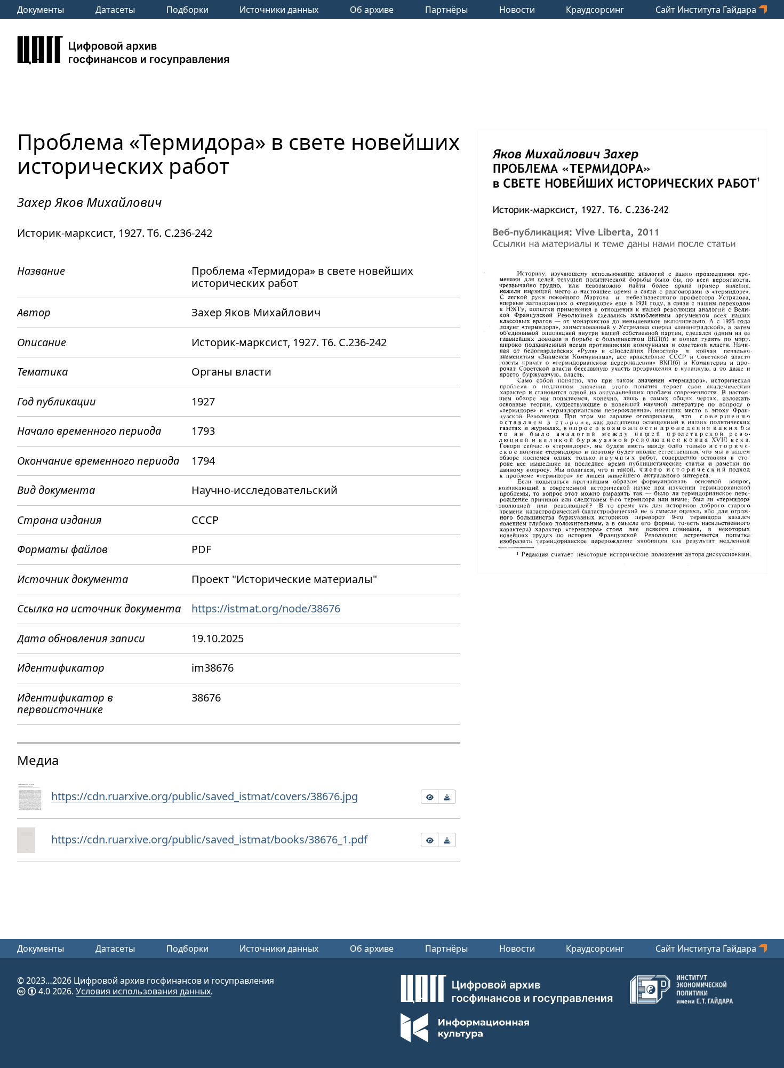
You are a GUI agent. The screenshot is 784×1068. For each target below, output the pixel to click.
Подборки (187, 9)
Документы (40, 9)
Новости (517, 9)
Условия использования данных (143, 991)
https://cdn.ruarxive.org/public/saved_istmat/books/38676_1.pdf (209, 839)
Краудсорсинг (595, 9)
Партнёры (446, 9)
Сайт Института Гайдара (706, 9)
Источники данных (278, 9)
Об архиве (372, 9)
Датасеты (115, 9)
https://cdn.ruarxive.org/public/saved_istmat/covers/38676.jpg (204, 796)
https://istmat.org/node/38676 (265, 608)
